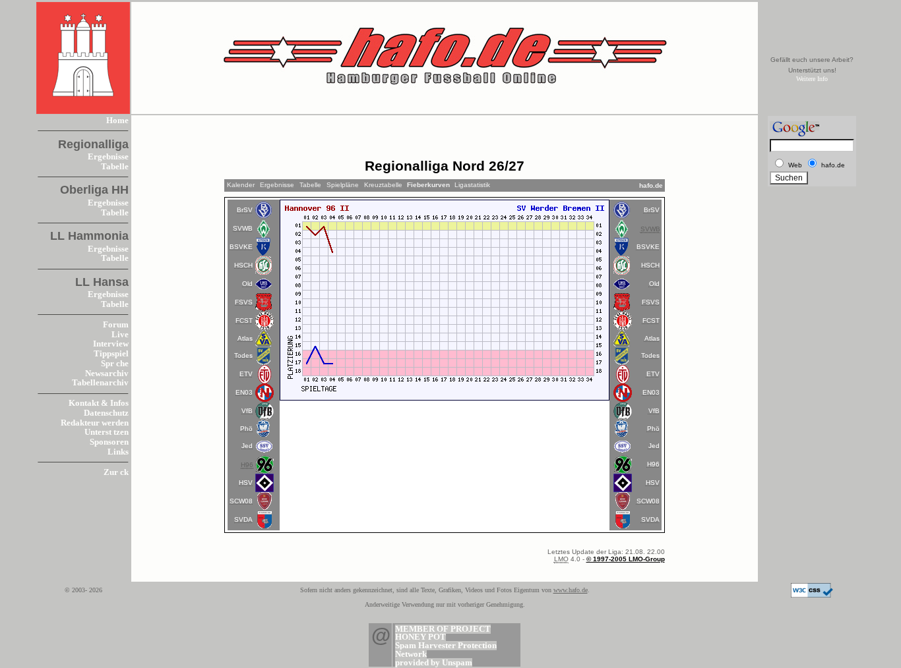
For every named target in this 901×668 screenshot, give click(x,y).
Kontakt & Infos (99, 403)
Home (117, 120)
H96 (653, 464)
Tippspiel (111, 353)
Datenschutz (106, 413)
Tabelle (115, 166)
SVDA (243, 519)
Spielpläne (342, 184)
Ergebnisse (108, 156)
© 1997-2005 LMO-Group (625, 559)
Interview (111, 343)
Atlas (245, 338)
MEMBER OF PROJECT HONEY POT (443, 633)
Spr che (115, 363)
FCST (244, 320)
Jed (247, 445)
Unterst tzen (106, 432)
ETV (246, 373)
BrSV (245, 209)
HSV (246, 482)
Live (120, 334)
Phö (246, 428)
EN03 (244, 392)
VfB (247, 410)
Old (247, 283)
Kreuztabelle (383, 184)
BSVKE (241, 246)
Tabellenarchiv (100, 382)
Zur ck (116, 472)
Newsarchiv (107, 373)
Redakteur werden (95, 423)
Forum (116, 324)
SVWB (243, 228)
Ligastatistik (472, 184)
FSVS (244, 302)
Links (118, 452)
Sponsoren (109, 442)
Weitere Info (812, 78)
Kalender (241, 184)
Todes (243, 355)
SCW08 (241, 501)
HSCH (243, 265)
